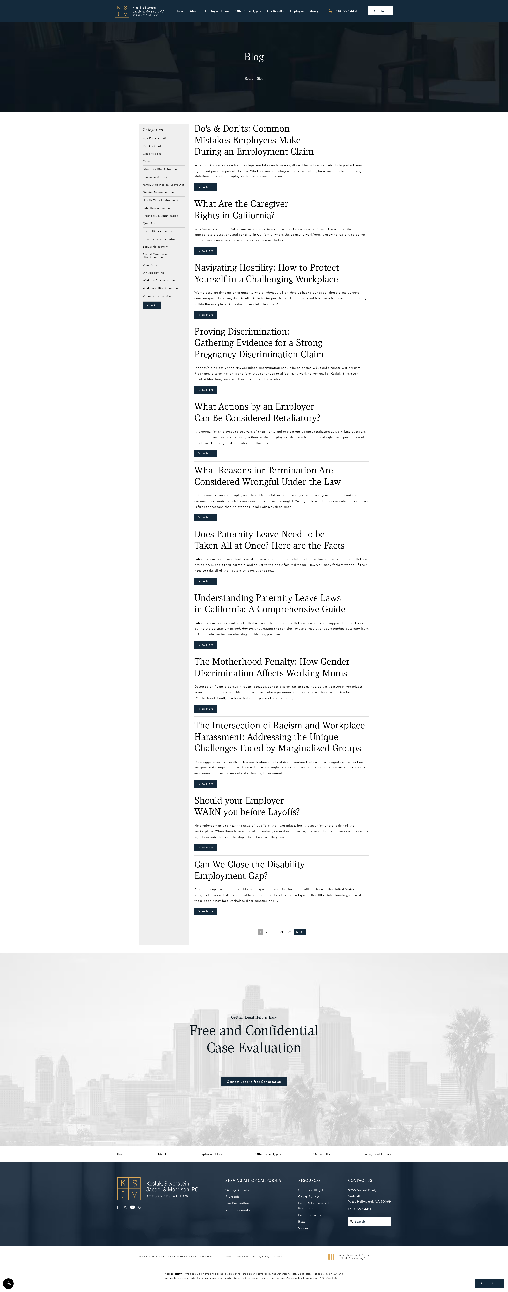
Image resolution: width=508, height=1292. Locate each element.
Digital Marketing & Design (353, 1257)
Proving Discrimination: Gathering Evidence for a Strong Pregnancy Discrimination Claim (259, 343)
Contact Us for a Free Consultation (254, 1082)
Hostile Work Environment (160, 200)
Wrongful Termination (158, 295)
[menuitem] (180, 11)
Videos (303, 1228)
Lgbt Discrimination (156, 207)
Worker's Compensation (159, 280)
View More (205, 187)
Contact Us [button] (489, 1283)
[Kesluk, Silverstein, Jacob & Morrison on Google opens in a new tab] (139, 1207)
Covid (147, 161)
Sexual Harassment (156, 246)
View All (152, 305)
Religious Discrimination (159, 238)
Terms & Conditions (236, 1256)
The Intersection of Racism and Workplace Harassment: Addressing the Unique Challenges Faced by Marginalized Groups (279, 737)
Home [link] (180, 11)
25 (289, 932)
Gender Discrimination (158, 192)
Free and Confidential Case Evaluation (254, 1036)
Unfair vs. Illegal (310, 1190)
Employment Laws (155, 176)
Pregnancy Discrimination (160, 215)
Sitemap (278, 1256)
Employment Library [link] (304, 11)
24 (281, 932)
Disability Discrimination (160, 169)
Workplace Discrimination (160, 288)
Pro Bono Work (309, 1215)
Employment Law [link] (217, 11)
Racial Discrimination (157, 231)
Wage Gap (150, 264)
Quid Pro (149, 223)
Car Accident (152, 146)
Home (249, 78)
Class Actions (152, 153)
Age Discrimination (156, 138)
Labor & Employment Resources (314, 1205)
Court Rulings (309, 1196)
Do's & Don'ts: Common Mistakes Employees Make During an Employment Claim (254, 140)
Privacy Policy (260, 1256)
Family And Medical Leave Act (163, 184)
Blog (260, 78)
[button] (8, 1283)
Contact (380, 11)
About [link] (194, 11)
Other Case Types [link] (248, 11)
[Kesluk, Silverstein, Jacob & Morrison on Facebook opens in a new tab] (117, 1207)
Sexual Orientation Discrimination (155, 256)
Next (300, 932)
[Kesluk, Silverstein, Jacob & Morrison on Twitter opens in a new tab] (125, 1207)
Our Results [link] (275, 11)
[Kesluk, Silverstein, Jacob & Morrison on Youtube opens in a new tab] (132, 1207)
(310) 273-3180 (328, 1277)
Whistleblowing (153, 272)
